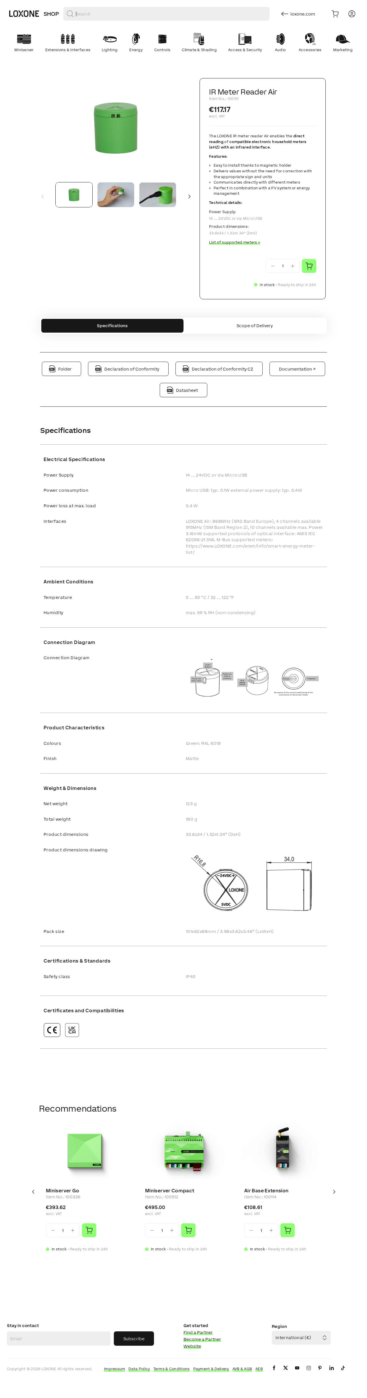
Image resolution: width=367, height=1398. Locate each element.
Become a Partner (202, 1339)
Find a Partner (198, 1332)
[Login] (352, 14)
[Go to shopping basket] (335, 14)
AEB (259, 1369)
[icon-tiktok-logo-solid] (343, 1373)
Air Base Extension (266, 1190)
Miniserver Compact (169, 1190)
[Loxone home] (24, 13)
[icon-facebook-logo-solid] (274, 1373)
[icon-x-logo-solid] (285, 1373)
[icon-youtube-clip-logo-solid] (297, 1373)
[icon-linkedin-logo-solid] (331, 1373)
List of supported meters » (234, 242)
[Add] (89, 1230)
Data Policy (139, 1369)
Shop (51, 14)
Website (192, 1346)
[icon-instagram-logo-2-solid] (308, 1373)
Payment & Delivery (211, 1369)
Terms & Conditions (171, 1369)
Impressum (114, 1369)
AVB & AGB (242, 1369)
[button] (115, 128)
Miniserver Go (62, 1190)
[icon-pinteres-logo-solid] (320, 1373)
